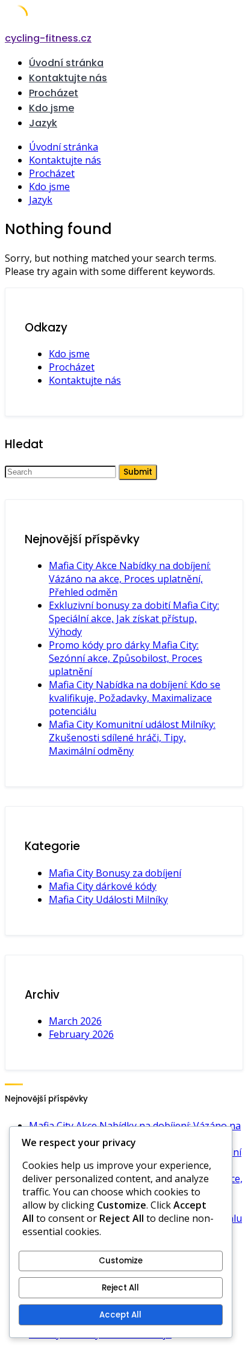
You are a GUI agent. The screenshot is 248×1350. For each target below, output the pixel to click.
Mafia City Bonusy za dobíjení (115, 873)
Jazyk (43, 123)
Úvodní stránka (66, 63)
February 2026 (81, 1034)
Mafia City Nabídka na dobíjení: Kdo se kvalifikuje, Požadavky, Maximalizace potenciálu (134, 698)
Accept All (120, 1315)
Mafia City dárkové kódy (103, 886)
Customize (121, 1260)
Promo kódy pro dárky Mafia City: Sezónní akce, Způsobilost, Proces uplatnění (125, 658)
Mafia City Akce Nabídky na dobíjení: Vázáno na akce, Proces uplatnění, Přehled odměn (130, 579)
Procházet (53, 93)
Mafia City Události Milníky (108, 899)
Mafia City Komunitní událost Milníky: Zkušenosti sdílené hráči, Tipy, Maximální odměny (132, 737)
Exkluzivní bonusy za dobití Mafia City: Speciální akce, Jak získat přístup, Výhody (134, 618)
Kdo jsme (51, 108)
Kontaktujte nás (68, 78)
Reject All (120, 1287)
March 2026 (75, 1021)
